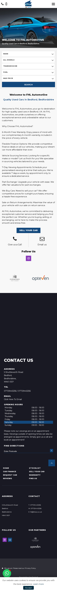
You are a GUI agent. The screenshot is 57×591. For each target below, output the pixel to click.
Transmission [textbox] (10, 66)
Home (6, 468)
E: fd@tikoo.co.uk (35, 512)
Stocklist (35, 468)
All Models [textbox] (9, 60)
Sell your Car (37, 472)
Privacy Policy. (30, 568)
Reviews (7, 478)
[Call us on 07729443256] (15, 239)
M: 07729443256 (34, 508)
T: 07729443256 (34, 505)
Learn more (38, 584)
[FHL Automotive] (28, 4)
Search (28, 85)
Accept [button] (28, 588)
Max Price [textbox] (8, 78)
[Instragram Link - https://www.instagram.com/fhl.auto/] (28, 258)
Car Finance (9, 472)
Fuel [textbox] (5, 72)
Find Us (33, 478)
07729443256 (10, 391)
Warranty (34, 475)
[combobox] (28, 54)
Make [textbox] (5, 54)
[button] (51, 463)
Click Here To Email (13, 399)
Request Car (10, 475)
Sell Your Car (28, 230)
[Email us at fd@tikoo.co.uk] (42, 239)
